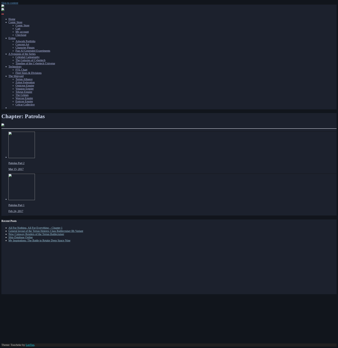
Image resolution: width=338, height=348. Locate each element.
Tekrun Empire (23, 91)
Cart (17, 28)
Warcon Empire (24, 98)
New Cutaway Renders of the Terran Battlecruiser (36, 234)
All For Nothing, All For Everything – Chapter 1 (35, 227)
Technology (15, 66)
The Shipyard (16, 76)
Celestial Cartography (27, 57)
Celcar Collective (25, 104)
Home (11, 19)
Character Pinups (25, 47)
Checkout (20, 34)
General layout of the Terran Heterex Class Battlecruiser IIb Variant (45, 230)
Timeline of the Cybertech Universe (35, 63)
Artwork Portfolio (25, 41)
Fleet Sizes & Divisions (28, 72)
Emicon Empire (24, 101)
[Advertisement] (107, 269)
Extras (11, 38)
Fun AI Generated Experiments (32, 50)
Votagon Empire (24, 88)
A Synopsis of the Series (22, 53)
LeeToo (30, 344)
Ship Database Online (20, 237)
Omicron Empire (24, 85)
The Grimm (22, 95)
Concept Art (22, 44)
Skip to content (9, 2)
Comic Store (15, 22)
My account (22, 31)
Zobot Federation (25, 82)
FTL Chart (21, 69)
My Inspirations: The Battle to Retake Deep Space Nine (39, 240)
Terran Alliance (24, 79)
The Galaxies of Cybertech (30, 60)
